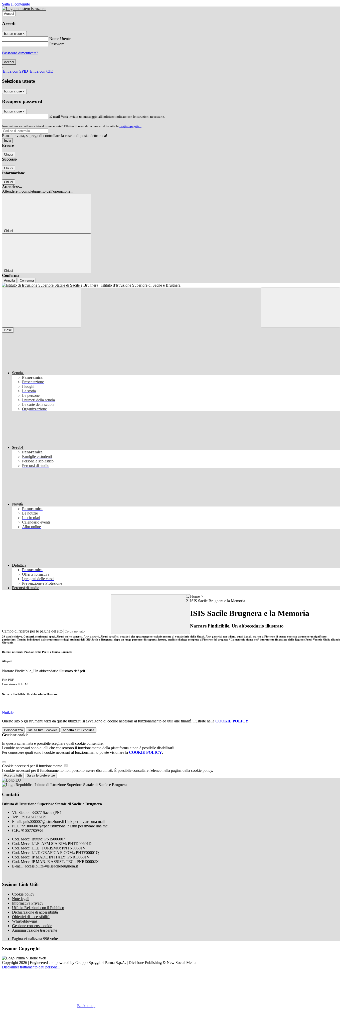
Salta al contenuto (16, 4)
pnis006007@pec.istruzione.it (65, 826)
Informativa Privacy (27, 903)
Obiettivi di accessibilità (31, 917)
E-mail (54, 116)
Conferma (27, 280)
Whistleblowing (24, 921)
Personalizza (13, 730)
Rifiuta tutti (43, 730)
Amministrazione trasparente (34, 930)
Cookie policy (23, 894)
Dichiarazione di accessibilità (35, 912)
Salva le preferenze (41, 775)
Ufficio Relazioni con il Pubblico (38, 908)
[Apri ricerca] (300, 307)
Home (195, 596)
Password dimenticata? (20, 53)
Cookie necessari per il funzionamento (32, 766)
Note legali (20, 899)
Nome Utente (60, 39)
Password (57, 44)
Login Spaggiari (130, 126)
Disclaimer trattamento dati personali (31, 967)
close (8, 330)
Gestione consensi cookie (32, 926)
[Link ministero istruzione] (24, 9)
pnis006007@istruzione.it (64, 821)
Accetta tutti (78, 730)
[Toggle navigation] (41, 307)
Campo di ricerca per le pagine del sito (32, 631)
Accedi (9, 14)
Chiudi (8, 154)
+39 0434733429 (32, 817)
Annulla (9, 280)
